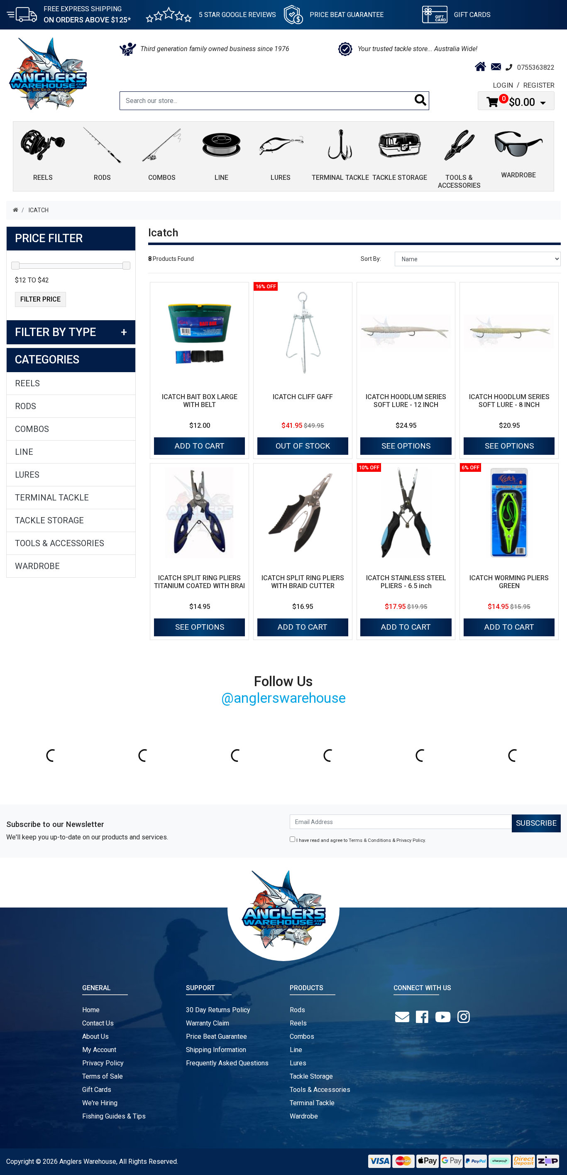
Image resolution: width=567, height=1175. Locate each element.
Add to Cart (200, 446)
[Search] (420, 100)
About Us (95, 1036)
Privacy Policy (410, 840)
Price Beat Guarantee (216, 1036)
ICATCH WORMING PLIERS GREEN (509, 582)
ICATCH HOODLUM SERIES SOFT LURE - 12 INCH (406, 401)
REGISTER (539, 85)
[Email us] (404, 1017)
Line (24, 452)
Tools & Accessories (59, 543)
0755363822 (536, 67)
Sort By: (371, 258)
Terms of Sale (102, 1076)
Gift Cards (472, 15)
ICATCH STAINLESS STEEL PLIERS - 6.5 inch (406, 582)
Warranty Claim (207, 1023)
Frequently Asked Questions (227, 1063)
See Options (405, 446)
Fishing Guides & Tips (114, 1116)
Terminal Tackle (52, 498)
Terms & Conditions (370, 840)
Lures (27, 475)
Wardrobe (37, 566)
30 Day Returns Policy (218, 1010)
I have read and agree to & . (360, 840)
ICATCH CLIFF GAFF (303, 397)
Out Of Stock (303, 446)
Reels (27, 383)
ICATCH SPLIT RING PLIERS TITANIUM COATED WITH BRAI (199, 582)
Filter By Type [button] (55, 332)
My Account (99, 1050)
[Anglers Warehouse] (47, 73)
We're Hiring (99, 1103)
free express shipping (87, 14)
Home (91, 1010)
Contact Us (98, 1023)
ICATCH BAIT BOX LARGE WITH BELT (199, 401)
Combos (32, 429)
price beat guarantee (347, 15)
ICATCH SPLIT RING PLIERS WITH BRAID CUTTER (303, 582)
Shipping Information (216, 1050)
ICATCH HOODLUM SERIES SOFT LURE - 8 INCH (509, 401)
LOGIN (503, 85)
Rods (25, 406)
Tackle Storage (49, 520)
